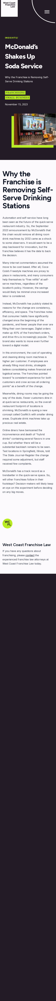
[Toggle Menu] (46, 11)
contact (30, 555)
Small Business (17, 97)
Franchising (15, 92)
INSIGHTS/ (11, 38)
